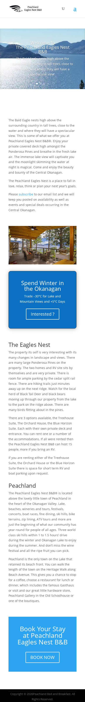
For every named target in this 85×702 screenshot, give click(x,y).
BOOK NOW (42, 657)
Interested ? (42, 314)
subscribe (26, 194)
